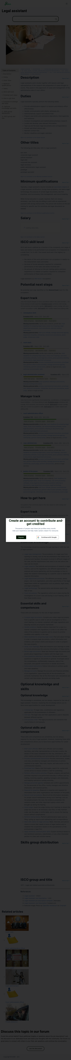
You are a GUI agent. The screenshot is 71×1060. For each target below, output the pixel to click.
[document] (35, 530)
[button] (62, 520)
